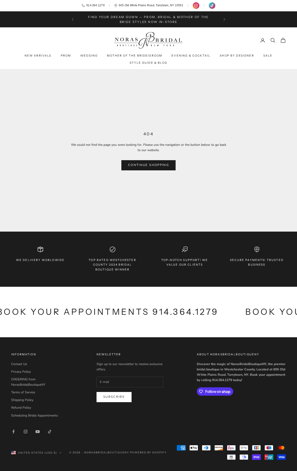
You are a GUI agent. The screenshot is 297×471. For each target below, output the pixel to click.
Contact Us (19, 364)
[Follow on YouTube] (37, 431)
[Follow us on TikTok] (212, 5)
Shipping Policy (22, 400)
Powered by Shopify (148, 452)
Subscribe (114, 397)
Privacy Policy (21, 371)
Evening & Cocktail (190, 55)
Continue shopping (148, 165)
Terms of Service (23, 392)
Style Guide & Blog (148, 62)
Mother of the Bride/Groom (134, 55)
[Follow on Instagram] (25, 431)
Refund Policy (21, 407)
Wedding (89, 55)
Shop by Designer (237, 55)
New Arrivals (38, 55)
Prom (66, 55)
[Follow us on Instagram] (196, 5)
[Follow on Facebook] (13, 431)
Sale (268, 55)
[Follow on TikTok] (49, 431)
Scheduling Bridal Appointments (34, 415)
